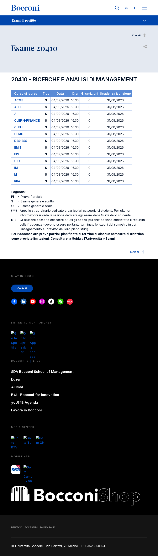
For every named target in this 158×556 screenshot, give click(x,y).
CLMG (18, 134)
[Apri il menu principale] (144, 8)
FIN (16, 154)
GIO (17, 161)
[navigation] (79, 20)
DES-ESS (20, 141)
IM (16, 168)
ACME (18, 100)
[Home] (25, 8)
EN (126, 7)
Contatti (136, 35)
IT (135, 7)
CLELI (18, 127)
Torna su (135, 251)
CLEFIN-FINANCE (27, 120)
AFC (17, 107)
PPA (17, 181)
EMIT (18, 147)
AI (15, 114)
